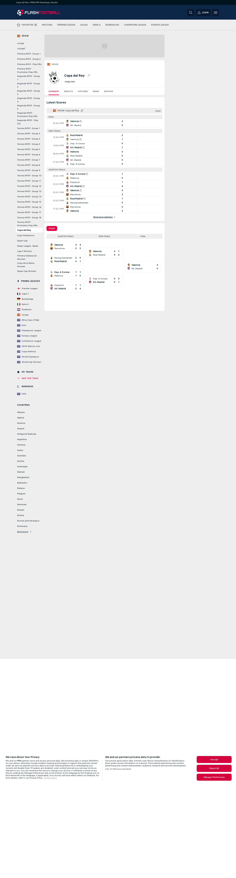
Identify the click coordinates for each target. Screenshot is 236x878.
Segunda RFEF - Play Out (27, 122)
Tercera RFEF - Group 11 (29, 180)
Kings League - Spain (27, 246)
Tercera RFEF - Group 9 (28, 170)
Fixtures (83, 91)
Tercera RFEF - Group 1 (28, 128)
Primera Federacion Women (27, 257)
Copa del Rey (24, 230)
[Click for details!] (104, 123)
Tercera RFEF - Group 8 (28, 165)
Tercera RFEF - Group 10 (29, 175)
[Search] (190, 12)
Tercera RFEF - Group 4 (28, 144)
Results (68, 91)
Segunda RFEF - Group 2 (28, 85)
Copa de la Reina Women (25, 265)
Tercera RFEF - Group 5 (28, 149)
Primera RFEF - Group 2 (29, 59)
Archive (108, 91)
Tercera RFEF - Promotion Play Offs (27, 224)
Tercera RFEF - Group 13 (29, 191)
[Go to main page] (41, 12)
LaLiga (20, 43)
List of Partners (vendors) (118, 769)
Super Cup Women (26, 271)
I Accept (214, 759)
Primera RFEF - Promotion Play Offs (27, 70)
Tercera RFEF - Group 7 (28, 159)
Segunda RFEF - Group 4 (28, 100)
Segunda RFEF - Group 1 (28, 78)
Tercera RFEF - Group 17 (29, 212)
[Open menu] (215, 12)
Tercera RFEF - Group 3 (28, 138)
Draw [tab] (52, 228)
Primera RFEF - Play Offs (29, 64)
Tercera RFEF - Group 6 (28, 154)
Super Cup (22, 240)
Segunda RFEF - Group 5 (28, 107)
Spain (55, 64)
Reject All (214, 768)
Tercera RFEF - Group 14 (29, 196)
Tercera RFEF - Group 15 (29, 201)
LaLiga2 (21, 48)
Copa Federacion (25, 235)
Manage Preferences (214, 777)
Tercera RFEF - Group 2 (28, 133)
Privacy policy (50, 778)
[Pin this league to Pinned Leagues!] (89, 75)
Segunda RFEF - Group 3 (28, 92)
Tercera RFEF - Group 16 (29, 207)
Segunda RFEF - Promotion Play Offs (27, 115)
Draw (96, 91)
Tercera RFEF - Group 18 (29, 217)
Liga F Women (24, 251)
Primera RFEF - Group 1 (29, 53)
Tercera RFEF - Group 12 (29, 186)
